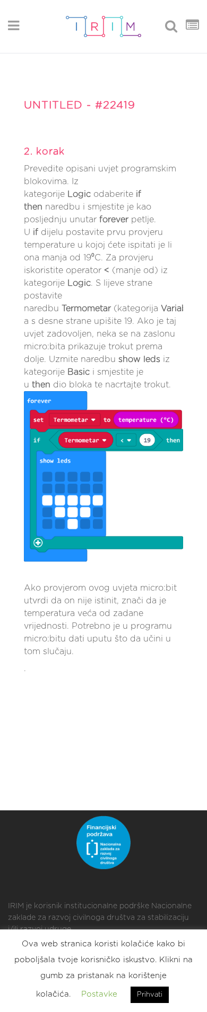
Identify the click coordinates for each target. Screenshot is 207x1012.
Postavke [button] (99, 994)
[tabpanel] (103, 402)
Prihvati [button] (149, 994)
